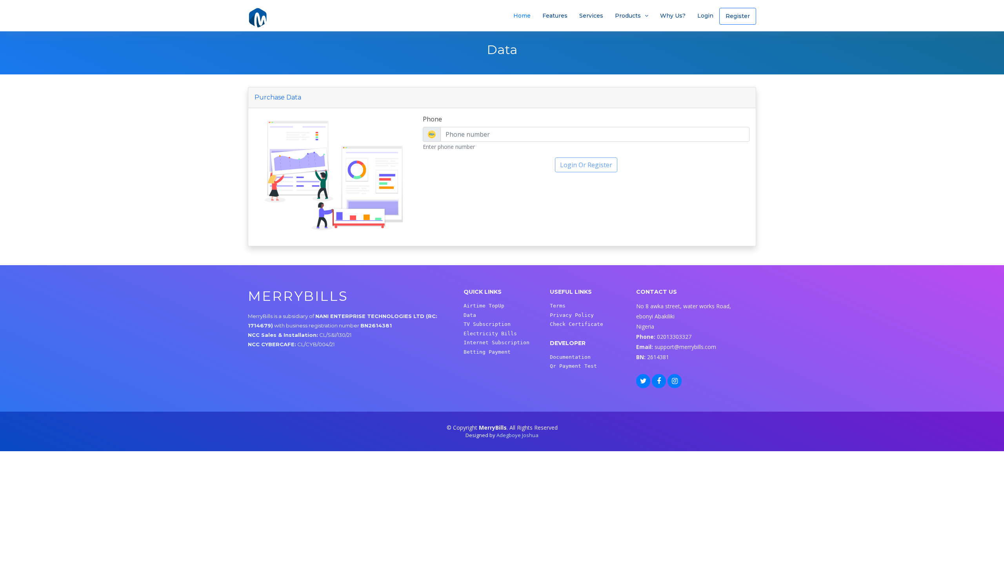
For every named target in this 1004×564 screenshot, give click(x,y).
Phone (432, 119)
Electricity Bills (490, 333)
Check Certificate (576, 324)
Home (522, 15)
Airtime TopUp (484, 306)
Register (738, 16)
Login (705, 15)
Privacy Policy (572, 315)
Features (554, 15)
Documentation (570, 357)
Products (628, 15)
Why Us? (673, 15)
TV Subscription (487, 324)
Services (591, 15)
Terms (558, 306)
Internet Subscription (496, 342)
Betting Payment (487, 352)
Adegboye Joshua (517, 435)
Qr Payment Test (573, 366)
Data (470, 315)
